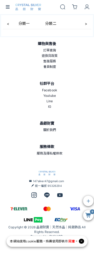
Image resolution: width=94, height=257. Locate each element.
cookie (31, 241)
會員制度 (49, 67)
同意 (71, 241)
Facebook (49, 90)
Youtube (49, 96)
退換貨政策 (50, 56)
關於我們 (49, 130)
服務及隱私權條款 (49, 153)
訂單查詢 (49, 50)
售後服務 (49, 61)
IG (49, 107)
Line (49, 101)
